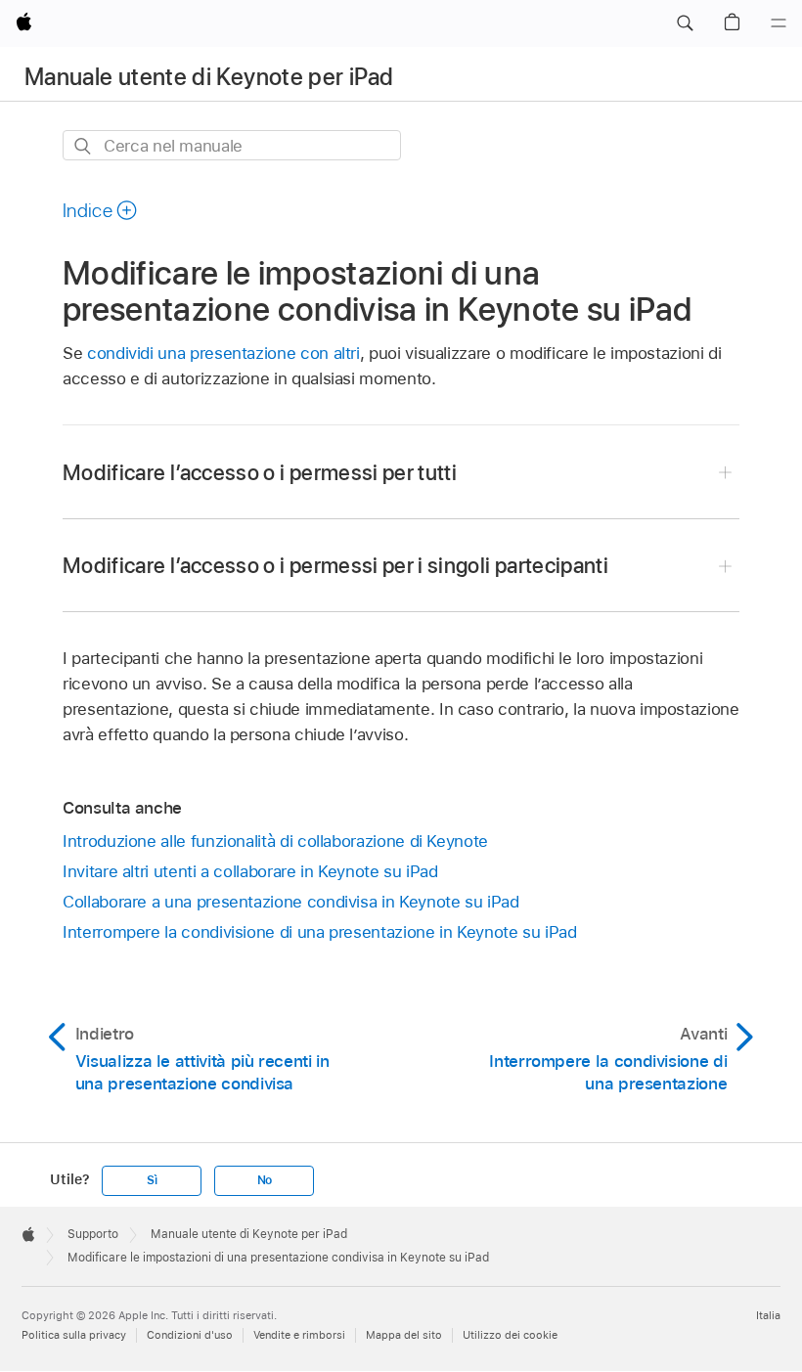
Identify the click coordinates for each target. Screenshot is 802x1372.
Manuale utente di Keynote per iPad (208, 77)
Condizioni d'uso (190, 1335)
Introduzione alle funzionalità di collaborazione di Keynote (275, 841)
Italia (768, 1315)
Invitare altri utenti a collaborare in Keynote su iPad (250, 871)
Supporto (92, 1234)
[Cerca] (83, 146)
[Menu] (778, 23)
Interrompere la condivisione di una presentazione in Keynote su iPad (320, 932)
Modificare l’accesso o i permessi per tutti (260, 472)
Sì (152, 1180)
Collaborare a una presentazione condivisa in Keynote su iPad (291, 901)
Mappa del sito (404, 1335)
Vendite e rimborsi (299, 1335)
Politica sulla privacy (74, 1335)
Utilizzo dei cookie (510, 1335)
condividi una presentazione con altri (223, 353)
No (265, 1180)
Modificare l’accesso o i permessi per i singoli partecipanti (335, 565)
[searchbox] (232, 145)
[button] (684, 23)
